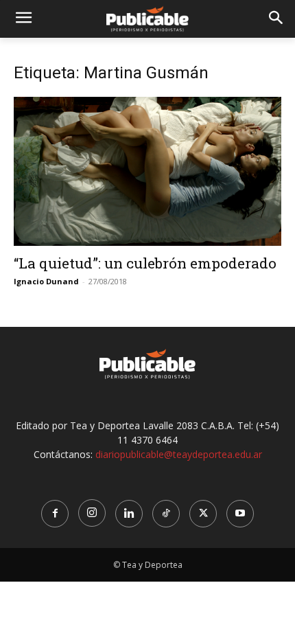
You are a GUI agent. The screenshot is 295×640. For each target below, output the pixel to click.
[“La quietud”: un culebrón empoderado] (147, 171)
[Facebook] (55, 513)
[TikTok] (166, 513)
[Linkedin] (129, 513)
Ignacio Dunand (46, 281)
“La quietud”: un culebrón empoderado (145, 263)
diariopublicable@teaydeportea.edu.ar (178, 454)
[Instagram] (92, 513)
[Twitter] (203, 513)
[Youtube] (240, 513)
